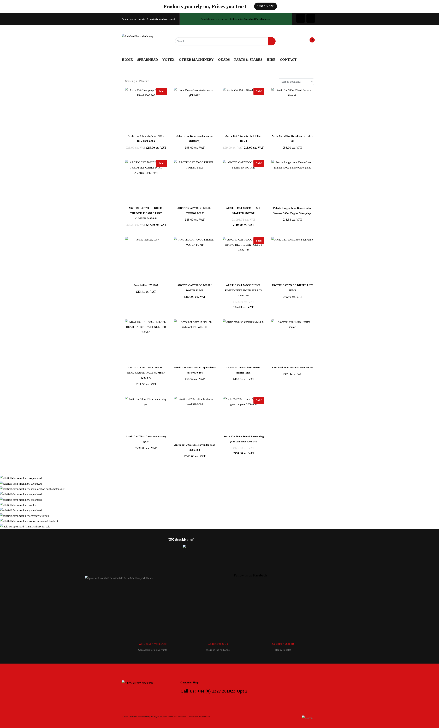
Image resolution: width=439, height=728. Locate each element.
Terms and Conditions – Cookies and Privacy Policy (189, 716)
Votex (168, 59)
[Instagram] (310, 18)
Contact (288, 59)
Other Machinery (196, 59)
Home (127, 59)
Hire (271, 59)
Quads (224, 59)
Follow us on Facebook (250, 575)
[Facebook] (300, 18)
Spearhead (147, 59)
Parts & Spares (248, 59)
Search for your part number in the (236, 19)
